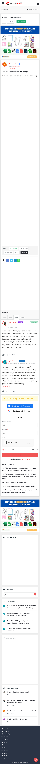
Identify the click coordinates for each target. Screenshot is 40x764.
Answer (24, 252)
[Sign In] (38, 3)
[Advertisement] (20, 161)
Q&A (5, 758)
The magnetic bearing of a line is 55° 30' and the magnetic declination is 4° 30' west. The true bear (19, 476)
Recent (10, 317)
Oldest (16, 317)
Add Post (6, 739)
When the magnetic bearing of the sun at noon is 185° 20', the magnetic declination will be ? (19, 469)
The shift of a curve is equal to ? (16, 482)
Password (5, 429)
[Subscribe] (35, 594)
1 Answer (12, 695)
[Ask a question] (36, 760)
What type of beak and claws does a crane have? (21, 711)
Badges (5, 742)
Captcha (4, 437)
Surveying (12, 68)
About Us (6, 729)
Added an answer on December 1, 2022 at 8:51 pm (21, 363)
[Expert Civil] (14, 3)
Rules (5, 745)
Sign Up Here (26, 459)
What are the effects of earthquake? (18, 692)
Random (22, 317)
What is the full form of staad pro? (17, 719)
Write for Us (6, 736)
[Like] (4, 248)
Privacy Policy (7, 734)
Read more (6, 350)
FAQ (4, 747)
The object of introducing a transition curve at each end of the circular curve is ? (19, 491)
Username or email (7, 421)
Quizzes (6, 750)
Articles (6, 755)
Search (5, 10)
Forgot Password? (34, 449)
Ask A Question (33, 10)
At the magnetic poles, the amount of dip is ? (20, 486)
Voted (4, 317)
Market (5, 753)
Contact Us (6, 731)
